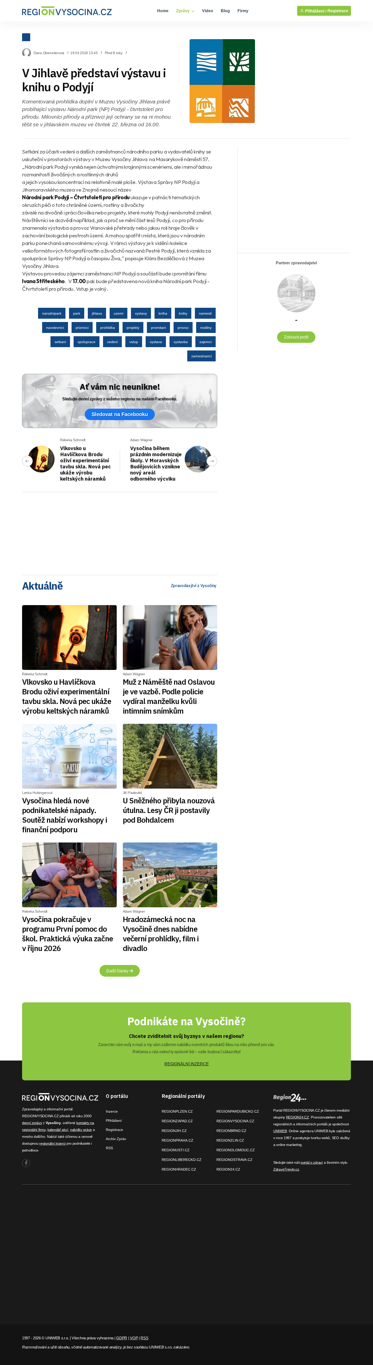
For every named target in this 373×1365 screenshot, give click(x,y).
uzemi (118, 313)
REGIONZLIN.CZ (230, 1140)
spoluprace (86, 342)
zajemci (205, 342)
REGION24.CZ (228, 1169)
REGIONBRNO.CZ (231, 1131)
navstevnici (55, 328)
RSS (109, 1148)
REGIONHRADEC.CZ (179, 1169)
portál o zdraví (312, 1162)
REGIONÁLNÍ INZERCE (186, 1064)
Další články (117, 971)
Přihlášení (114, 1120)
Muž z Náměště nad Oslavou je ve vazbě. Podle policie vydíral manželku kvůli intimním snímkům (169, 696)
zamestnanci (201, 356)
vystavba (181, 342)
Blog (225, 11)
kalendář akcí (57, 1130)
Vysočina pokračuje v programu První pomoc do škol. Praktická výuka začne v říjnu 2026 (67, 933)
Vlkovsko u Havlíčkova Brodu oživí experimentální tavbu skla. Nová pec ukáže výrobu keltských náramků (85, 463)
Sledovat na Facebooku (120, 414)
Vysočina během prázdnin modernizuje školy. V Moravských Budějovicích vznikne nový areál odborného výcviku (156, 463)
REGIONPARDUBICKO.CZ (237, 1111)
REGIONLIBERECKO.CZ (181, 1160)
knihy (183, 313)
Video (207, 11)
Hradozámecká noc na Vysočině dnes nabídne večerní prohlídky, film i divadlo (161, 933)
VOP (134, 1338)
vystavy (141, 313)
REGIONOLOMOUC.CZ (235, 1150)
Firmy (243, 11)
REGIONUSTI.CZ (176, 1150)
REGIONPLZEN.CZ (177, 1111)
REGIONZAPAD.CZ (177, 1121)
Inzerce (112, 1111)
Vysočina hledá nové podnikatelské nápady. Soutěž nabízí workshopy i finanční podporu (64, 814)
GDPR (121, 1338)
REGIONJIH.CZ (174, 1131)
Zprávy (183, 11)
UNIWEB (280, 1131)
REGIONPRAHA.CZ (177, 1140)
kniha (163, 313)
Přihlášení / (315, 11)
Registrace (337, 11)
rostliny (206, 328)
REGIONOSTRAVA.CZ (234, 1160)
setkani (60, 342)
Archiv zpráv (116, 1139)
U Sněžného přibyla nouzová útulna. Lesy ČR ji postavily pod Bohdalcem (169, 810)
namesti (205, 313)
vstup (133, 342)
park (76, 313)
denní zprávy (32, 1123)
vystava (156, 342)
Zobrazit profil (296, 337)
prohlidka (107, 328)
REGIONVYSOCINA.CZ (235, 1121)
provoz (183, 328)
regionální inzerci (52, 1143)
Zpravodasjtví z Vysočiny (193, 585)
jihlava (97, 313)
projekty (133, 328)
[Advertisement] (119, 531)
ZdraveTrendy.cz (286, 1169)
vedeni (112, 342)
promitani (158, 328)
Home (162, 11)
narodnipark (51, 313)
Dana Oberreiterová (48, 53)
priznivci (82, 328)
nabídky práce (81, 1130)
